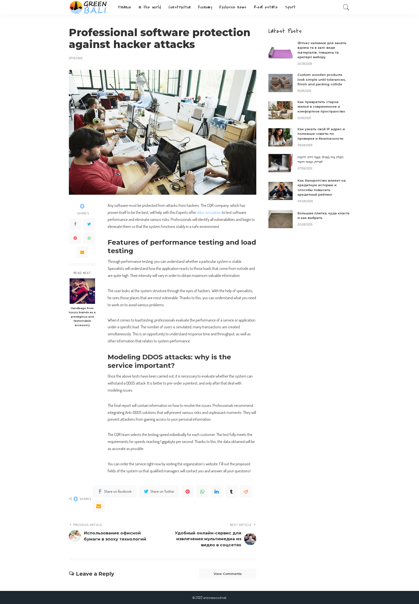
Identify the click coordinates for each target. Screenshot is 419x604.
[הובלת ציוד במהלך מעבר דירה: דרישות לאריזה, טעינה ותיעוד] (280, 163)
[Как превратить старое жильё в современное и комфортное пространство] (280, 110)
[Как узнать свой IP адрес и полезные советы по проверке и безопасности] (280, 137)
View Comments (228, 574)
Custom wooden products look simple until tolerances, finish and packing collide (322, 79)
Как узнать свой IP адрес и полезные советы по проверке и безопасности (321, 133)
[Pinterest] (75, 238)
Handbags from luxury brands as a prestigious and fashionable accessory (82, 316)
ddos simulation (209, 212)
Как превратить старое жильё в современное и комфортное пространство (321, 106)
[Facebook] (75, 224)
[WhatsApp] (89, 238)
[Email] (82, 252)
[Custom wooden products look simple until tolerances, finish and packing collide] (280, 83)
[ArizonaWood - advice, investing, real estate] (90, 7)
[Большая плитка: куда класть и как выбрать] (280, 219)
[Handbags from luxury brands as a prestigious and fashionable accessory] (82, 291)
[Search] (346, 7)
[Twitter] (89, 224)
